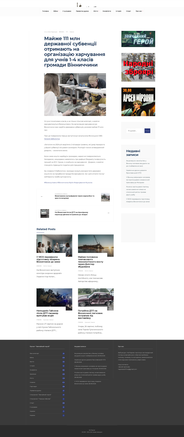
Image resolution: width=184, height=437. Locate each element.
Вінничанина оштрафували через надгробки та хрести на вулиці (74, 196)
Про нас (139, 11)
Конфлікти (107, 11)
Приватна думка (82, 11)
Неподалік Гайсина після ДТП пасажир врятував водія (47, 313)
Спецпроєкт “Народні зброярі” (40, 399)
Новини (72, 32)
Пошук (147, 130)
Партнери (33, 386)
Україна (32, 411)
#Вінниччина (63, 183)
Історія (118, 11)
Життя (45, 266)
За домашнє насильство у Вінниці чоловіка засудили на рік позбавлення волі (137, 163)
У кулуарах (67, 11)
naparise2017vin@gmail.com (127, 369)
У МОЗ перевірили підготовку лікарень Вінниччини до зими (48, 259)
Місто (96, 11)
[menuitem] (55, 11)
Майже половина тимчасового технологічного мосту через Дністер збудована (90, 262)
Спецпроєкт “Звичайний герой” (40, 394)
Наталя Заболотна (52, 139)
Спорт (128, 11)
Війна (56, 11)
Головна (45, 11)
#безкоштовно (50, 183)
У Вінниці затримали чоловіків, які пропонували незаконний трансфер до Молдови (138, 179)
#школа (88, 183)
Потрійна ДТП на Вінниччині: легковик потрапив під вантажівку (90, 314)
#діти (71, 183)
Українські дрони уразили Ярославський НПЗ (90, 360)
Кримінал (46, 319)
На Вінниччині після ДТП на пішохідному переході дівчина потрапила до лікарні (71, 212)
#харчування (79, 183)
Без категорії (34, 353)
